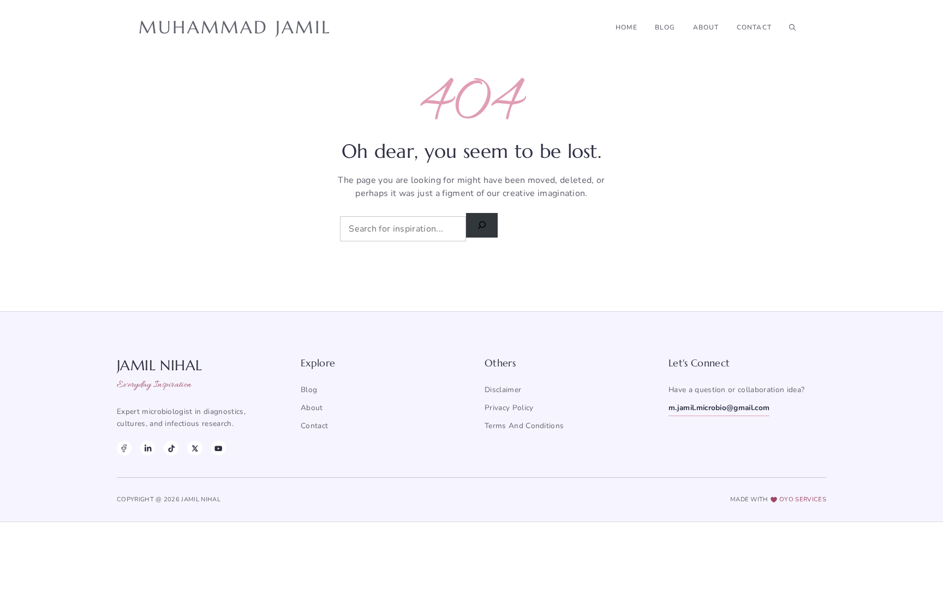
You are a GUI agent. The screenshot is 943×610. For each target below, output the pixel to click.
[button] (792, 27)
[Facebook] (124, 448)
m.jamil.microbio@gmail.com (719, 407)
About (706, 27)
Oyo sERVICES (802, 499)
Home (626, 27)
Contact (754, 27)
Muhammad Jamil (235, 27)
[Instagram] (147, 448)
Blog (665, 27)
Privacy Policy (509, 407)
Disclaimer (503, 389)
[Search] (482, 225)
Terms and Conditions (524, 426)
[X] (194, 448)
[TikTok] (171, 448)
